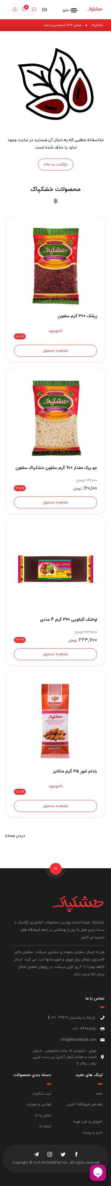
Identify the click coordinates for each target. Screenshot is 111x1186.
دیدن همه (16, 835)
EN (44, 10)
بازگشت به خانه (55, 164)
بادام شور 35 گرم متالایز (75, 771)
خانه (99, 1094)
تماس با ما (43, 1115)
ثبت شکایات (41, 1094)
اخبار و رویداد (92, 1132)
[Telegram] (36, 1155)
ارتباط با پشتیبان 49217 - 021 (73, 1017)
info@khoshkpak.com (78, 1040)
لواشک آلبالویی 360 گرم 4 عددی (68, 619)
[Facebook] (76, 1155)
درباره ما (45, 1126)
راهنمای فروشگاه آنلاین (84, 1104)
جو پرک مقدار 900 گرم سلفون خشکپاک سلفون (56, 467)
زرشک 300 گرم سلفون (77, 316)
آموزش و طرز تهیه (87, 1121)
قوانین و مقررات (38, 1104)
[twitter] (63, 1155)
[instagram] (49, 1155)
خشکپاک (97, 25)
